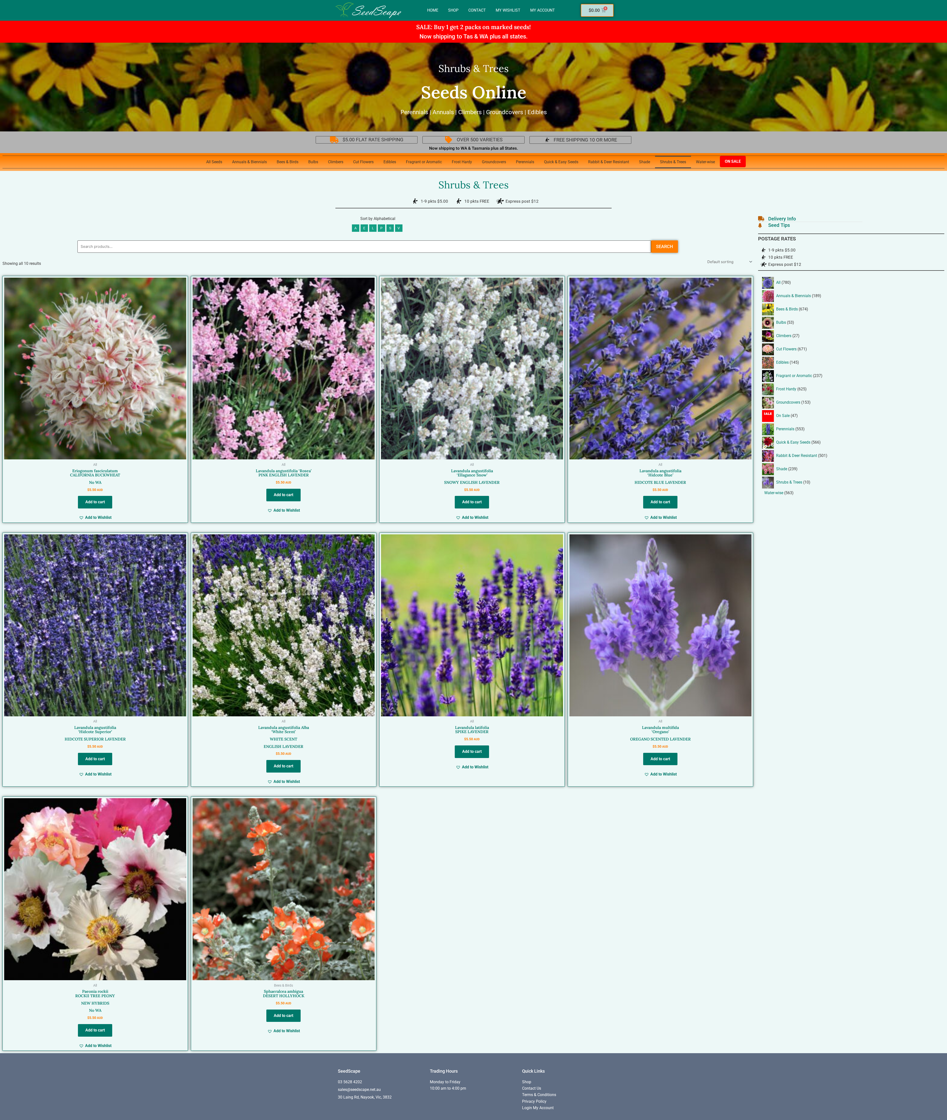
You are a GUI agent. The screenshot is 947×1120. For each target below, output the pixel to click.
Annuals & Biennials (249, 162)
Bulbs (313, 162)
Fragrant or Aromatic (424, 162)
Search (664, 246)
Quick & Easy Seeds (561, 162)
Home (432, 10)
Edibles (389, 162)
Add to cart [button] (95, 502)
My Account (542, 10)
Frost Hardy (462, 162)
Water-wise (705, 162)
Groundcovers (494, 162)
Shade (644, 162)
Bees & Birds (287, 162)
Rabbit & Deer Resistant (608, 162)
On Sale (733, 161)
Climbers (335, 162)
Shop (453, 10)
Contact (477, 10)
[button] (95, 517)
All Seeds (214, 162)
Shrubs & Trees (673, 162)
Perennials (525, 162)
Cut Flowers (363, 162)
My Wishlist (508, 10)
